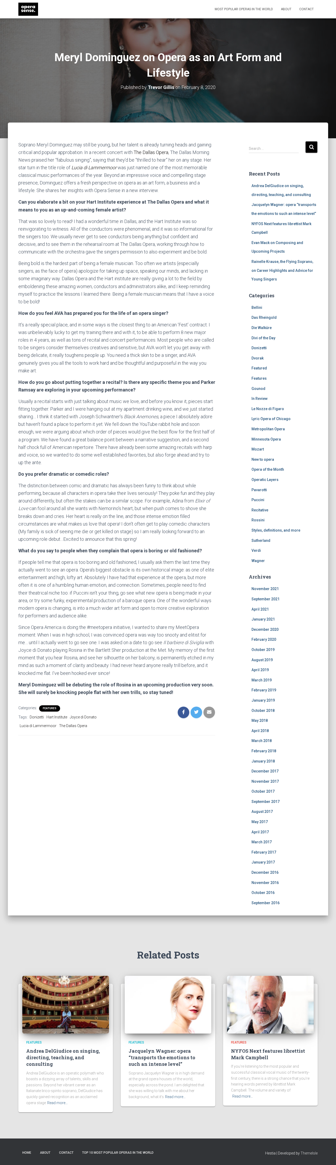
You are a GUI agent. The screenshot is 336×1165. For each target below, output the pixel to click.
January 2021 (263, 619)
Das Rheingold (264, 317)
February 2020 (263, 639)
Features (49, 708)
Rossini (258, 520)
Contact (306, 9)
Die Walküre (261, 328)
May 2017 (259, 822)
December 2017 (265, 771)
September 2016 (265, 903)
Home (26, 1153)
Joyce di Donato (83, 717)
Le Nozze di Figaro (267, 409)
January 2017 (263, 862)
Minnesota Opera (266, 439)
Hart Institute (56, 717)
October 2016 (263, 893)
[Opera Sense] (28, 9)
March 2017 (261, 842)
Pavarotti (259, 490)
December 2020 (265, 629)
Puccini (257, 500)
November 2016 (265, 883)
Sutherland (260, 540)
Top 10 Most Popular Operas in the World (118, 1153)
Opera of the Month (267, 469)
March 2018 (261, 741)
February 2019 (263, 690)
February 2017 (263, 852)
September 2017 (265, 801)
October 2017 (263, 791)
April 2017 (260, 832)
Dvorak (257, 358)
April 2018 (260, 731)
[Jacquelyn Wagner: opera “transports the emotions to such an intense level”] (168, 1004)
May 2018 (259, 720)
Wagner (258, 561)
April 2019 (260, 670)
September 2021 (265, 599)
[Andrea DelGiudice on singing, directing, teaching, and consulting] (65, 1004)
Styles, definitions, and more (275, 530)
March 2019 (261, 680)
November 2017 (265, 781)
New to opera (262, 459)
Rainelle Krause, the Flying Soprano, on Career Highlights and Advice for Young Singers (282, 270)
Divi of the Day (263, 338)
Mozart (257, 449)
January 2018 (263, 761)
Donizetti (37, 717)
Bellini (256, 307)
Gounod (258, 388)
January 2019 (263, 700)
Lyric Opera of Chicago (271, 419)
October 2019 (263, 650)
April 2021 (260, 609)
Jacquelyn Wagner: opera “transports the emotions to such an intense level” (162, 1057)
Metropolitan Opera (268, 429)
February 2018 (263, 751)
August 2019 (262, 660)
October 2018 (263, 710)
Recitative (259, 510)
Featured (259, 368)
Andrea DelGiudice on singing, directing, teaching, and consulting (63, 1057)
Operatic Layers (265, 480)
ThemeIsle (309, 1153)
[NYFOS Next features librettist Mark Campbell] (270, 1004)
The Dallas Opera (151, 152)
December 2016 (265, 872)
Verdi (256, 550)
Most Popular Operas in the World (244, 9)
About (286, 9)
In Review (259, 398)
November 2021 (265, 589)
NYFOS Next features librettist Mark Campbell (268, 1054)
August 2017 (262, 811)
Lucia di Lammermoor (94, 167)
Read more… (57, 1103)
